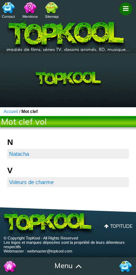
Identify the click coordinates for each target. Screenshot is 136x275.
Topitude (121, 226)
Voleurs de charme (31, 182)
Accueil (10, 266)
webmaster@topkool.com (49, 251)
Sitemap (52, 16)
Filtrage (126, 15)
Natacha (19, 154)
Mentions (30, 16)
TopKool (68, 33)
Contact (8, 16)
